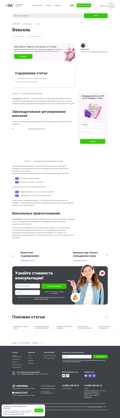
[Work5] (9, 5)
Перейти (23, 56)
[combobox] (92, 125)
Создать (93, 141)
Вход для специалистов (50, 355)
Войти (72, 5)
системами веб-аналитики (16, 414)
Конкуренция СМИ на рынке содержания (64, 327)
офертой (37, 297)
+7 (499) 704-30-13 (93, 385)
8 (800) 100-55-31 (71, 385)
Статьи (30, 358)
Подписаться (100, 356)
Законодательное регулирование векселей (32, 78)
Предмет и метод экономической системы (85, 327)
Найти (96, 15)
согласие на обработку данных (40, 299)
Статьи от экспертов (24, 343)
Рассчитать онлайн (84, 5)
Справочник (31, 363)
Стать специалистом (49, 358)
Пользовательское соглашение (48, 388)
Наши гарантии (16, 359)
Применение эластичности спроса (20, 327)
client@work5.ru (88, 397)
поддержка (57, 5)
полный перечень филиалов (95, 406)
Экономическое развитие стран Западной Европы (42, 327)
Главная (14, 343)
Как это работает (16, 367)
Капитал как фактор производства (104, 327)
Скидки (30, 355)
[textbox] (26, 286)
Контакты (14, 362)
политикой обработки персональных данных (50, 297)
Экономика (35, 343)
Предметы (30, 360)
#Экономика (27, 24)
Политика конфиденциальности (48, 386)
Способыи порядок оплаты (16, 356)
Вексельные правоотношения (27, 82)
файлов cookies (19, 412)
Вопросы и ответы (17, 364)
